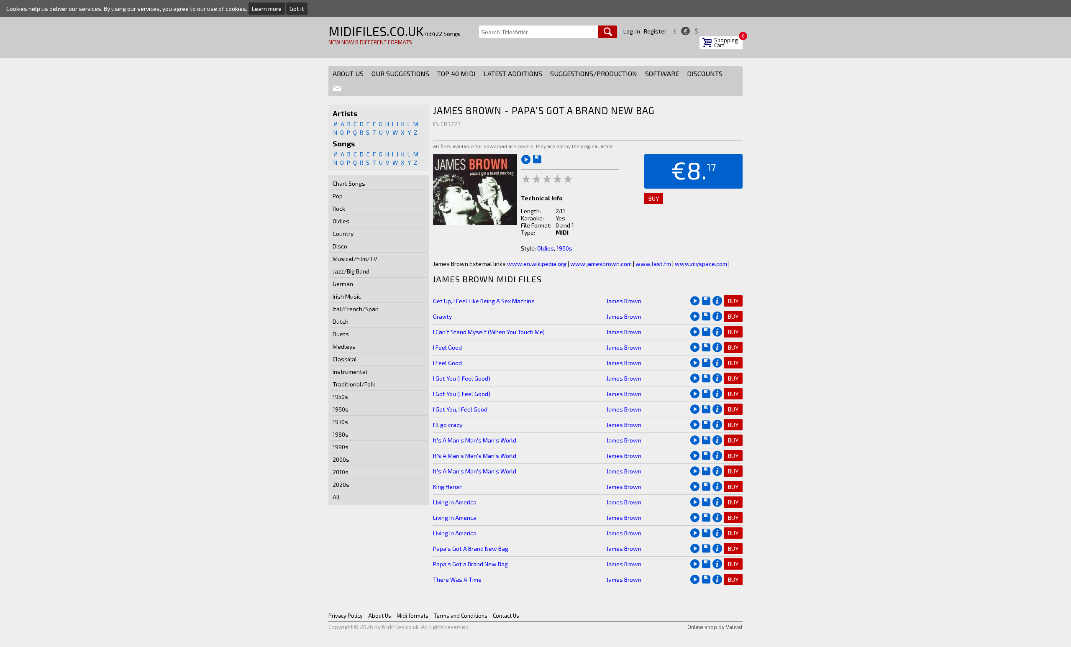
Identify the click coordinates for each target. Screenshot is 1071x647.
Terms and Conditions (460, 615)
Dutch (340, 321)
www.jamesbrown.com (601, 263)
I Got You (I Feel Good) (461, 378)
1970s (340, 421)
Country (343, 233)
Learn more (267, 8)
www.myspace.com (701, 263)
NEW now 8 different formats (370, 42)
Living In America (455, 517)
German (343, 283)
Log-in (631, 31)
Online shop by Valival (715, 627)
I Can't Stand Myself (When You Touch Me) (489, 331)
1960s (340, 409)
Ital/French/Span (356, 308)
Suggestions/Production (593, 73)
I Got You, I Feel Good (460, 409)
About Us (348, 73)
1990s (340, 446)
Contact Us (506, 615)
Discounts (705, 73)
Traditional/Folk (354, 384)
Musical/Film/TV (355, 258)
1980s (340, 434)
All (336, 497)
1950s (340, 396)
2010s (340, 472)
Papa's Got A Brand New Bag (470, 548)
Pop (338, 195)
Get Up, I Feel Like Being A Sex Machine (484, 300)
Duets (341, 334)
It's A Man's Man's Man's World (474, 440)
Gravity (442, 316)
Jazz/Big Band (351, 271)
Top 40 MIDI (456, 73)
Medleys (344, 346)
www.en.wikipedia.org (536, 263)
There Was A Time (457, 579)
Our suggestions (400, 73)
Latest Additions (513, 73)
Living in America (455, 502)
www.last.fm (653, 263)
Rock (339, 208)
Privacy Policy (345, 615)
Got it (297, 8)
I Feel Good (447, 347)
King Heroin (448, 486)
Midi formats (412, 615)
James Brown (623, 300)
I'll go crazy (447, 424)
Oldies (341, 221)
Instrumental (350, 371)
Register (655, 31)
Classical (345, 359)
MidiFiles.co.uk (375, 30)
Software (662, 73)
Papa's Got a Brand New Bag (470, 564)
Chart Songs (349, 183)
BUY (653, 198)
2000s (341, 459)
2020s (341, 484)
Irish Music (347, 296)
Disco (340, 246)
